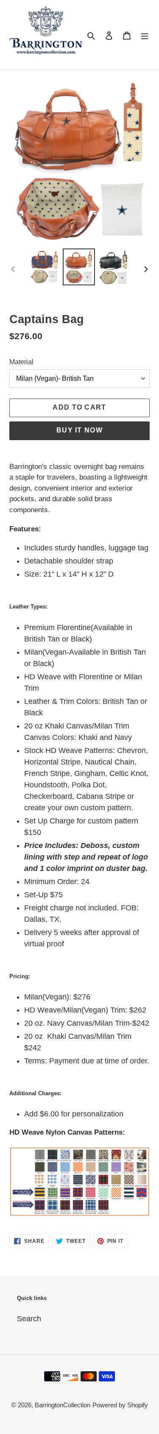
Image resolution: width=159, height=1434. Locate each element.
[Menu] (144, 35)
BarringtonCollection (62, 1405)
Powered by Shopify (120, 1405)
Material (21, 361)
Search (29, 1318)
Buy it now (79, 430)
